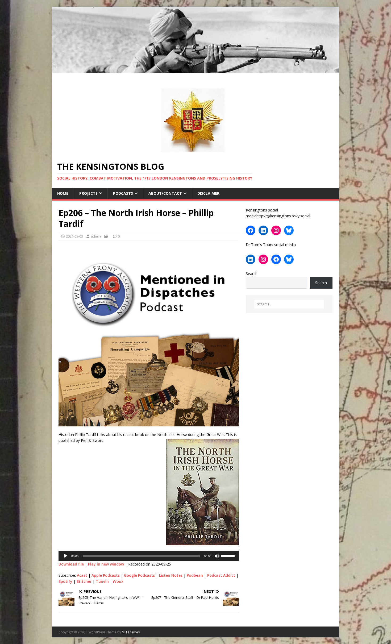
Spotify (65, 581)
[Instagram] (276, 230)
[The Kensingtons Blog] (195, 70)
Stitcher (84, 581)
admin (96, 236)
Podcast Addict (221, 575)
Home (62, 193)
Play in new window (106, 564)
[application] (149, 556)
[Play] (65, 556)
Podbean (195, 575)
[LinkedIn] (263, 230)
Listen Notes (170, 575)
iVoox (118, 581)
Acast (82, 575)
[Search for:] (289, 304)
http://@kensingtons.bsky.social (283, 215)
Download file (71, 564)
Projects (88, 193)
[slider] (228, 555)
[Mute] (217, 556)
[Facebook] (250, 230)
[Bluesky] (289, 230)
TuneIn (102, 581)
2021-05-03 (74, 236)
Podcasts (123, 193)
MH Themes (131, 632)
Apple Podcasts (105, 575)
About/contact (165, 193)
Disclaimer (208, 193)
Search (251, 273)
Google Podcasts (139, 575)
